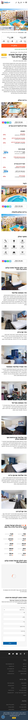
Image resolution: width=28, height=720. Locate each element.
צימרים (12, 688)
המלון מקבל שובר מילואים (20, 49)
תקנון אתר (24, 669)
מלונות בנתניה (11, 709)
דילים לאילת (11, 671)
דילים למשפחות (11, 692)
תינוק (8, 42)
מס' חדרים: (23, 631)
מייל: (24, 621)
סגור (14, 718)
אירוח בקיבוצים (11, 685)
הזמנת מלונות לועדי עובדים (20, 692)
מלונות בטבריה (11, 707)
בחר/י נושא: (23, 607)
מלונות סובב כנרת (22, 707)
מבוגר (25, 42)
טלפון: (24, 617)
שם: (24, 612)
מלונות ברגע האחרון (22, 671)
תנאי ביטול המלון (13, 52)
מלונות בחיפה (23, 709)
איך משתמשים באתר (10, 664)
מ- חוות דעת (4, 57)
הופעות (24, 695)
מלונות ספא (23, 688)
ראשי (25, 32)
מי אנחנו (24, 664)
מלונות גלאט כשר (22, 690)
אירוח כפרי (24, 685)
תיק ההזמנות (11, 666)
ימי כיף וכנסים (11, 690)
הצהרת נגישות (23, 673)
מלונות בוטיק (23, 683)
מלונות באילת (21, 32)
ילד (17, 42)
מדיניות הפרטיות (10, 673)
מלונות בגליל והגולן (10, 704)
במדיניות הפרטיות (13, 715)
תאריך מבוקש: (22, 626)
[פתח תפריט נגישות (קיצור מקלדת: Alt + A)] (3, 717)
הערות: (24, 635)
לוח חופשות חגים (10, 669)
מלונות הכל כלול (10, 683)
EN (23, 2)
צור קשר (24, 666)
